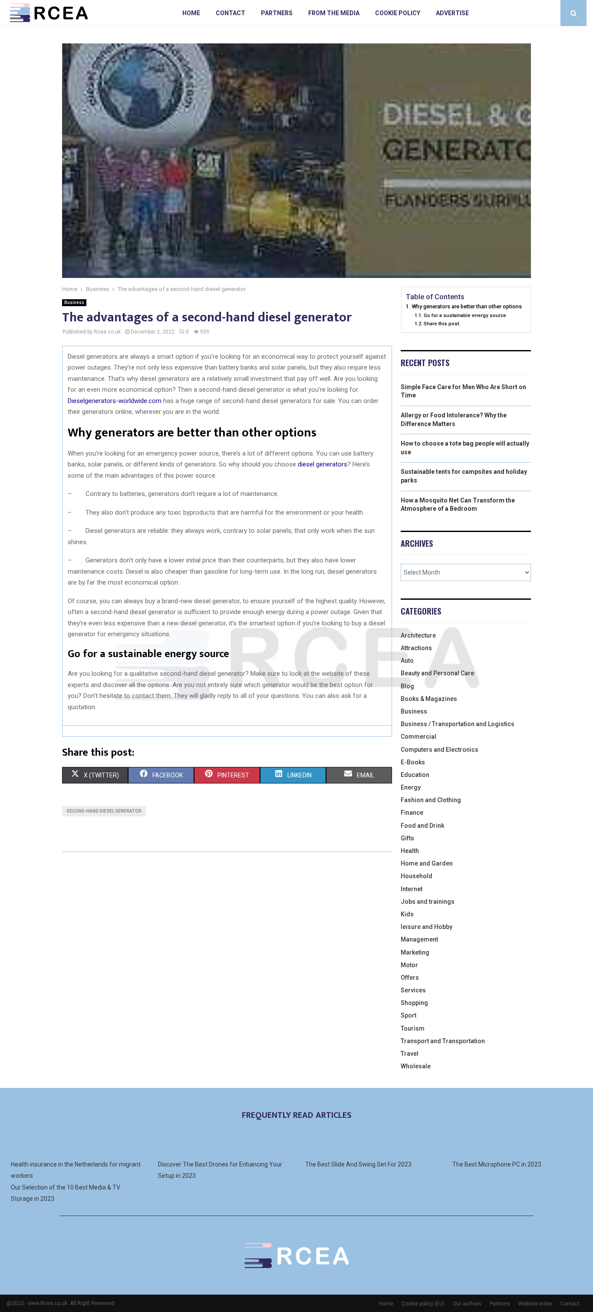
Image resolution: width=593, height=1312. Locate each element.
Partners (277, 13)
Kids (407, 914)
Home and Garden (427, 863)
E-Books (413, 762)
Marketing (415, 952)
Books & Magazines (429, 698)
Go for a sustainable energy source (465, 315)
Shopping (414, 1002)
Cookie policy (397, 13)
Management (419, 939)
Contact (230, 13)
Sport (408, 1015)
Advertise (452, 13)
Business (74, 302)
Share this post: (442, 324)
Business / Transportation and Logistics (457, 723)
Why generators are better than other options (467, 306)
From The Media (333, 13)
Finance (412, 812)
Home (191, 13)
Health (410, 850)
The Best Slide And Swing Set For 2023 (358, 1164)
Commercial (418, 736)
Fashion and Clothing (431, 799)
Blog (407, 686)
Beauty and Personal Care (437, 673)
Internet (411, 889)
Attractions (416, 647)
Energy (411, 787)
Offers (410, 977)
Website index (535, 1304)
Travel (409, 1053)
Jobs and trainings (428, 901)
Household (416, 875)
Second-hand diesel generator (104, 811)
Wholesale (416, 1066)
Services (413, 990)
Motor (409, 965)
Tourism (413, 1028)
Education (415, 774)
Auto (407, 660)
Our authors (467, 1304)
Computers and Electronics (439, 749)
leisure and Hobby (426, 926)
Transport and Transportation (443, 1041)
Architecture (418, 635)
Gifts (407, 838)
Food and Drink (422, 825)
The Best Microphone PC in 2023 (496, 1164)
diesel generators (322, 464)
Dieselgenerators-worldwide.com (114, 401)
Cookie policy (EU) (423, 1304)
